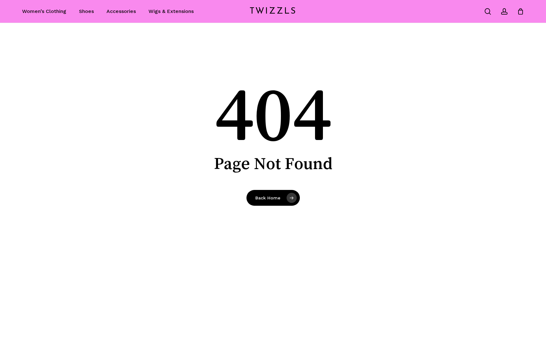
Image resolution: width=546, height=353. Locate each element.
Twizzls (273, 11)
